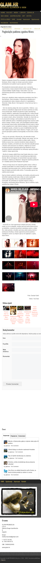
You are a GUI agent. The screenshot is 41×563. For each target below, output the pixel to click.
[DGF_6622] (20, 280)
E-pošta (5, 344)
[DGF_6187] (20, 269)
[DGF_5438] (32, 247)
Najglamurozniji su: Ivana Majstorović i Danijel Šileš (15, 320)
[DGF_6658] (32, 280)
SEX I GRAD (5, 16)
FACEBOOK (4, 23)
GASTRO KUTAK (15, 16)
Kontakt (19, 19)
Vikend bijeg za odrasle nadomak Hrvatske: (21, 449)
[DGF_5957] (32, 258)
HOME (3, 12)
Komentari (21, 436)
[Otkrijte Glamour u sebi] (13, 8)
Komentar (6, 356)
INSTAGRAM (14, 23)
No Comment (14, 445)
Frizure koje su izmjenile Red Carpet (6, 315)
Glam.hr (2, 560)
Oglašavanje (35, 19)
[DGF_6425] (32, 269)
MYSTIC (29, 16)
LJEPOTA (23, 12)
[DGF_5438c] (8, 258)
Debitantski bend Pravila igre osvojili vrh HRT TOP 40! (27, 317)
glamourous (7, 29)
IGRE (13, 19)
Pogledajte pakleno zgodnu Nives (18, 31)
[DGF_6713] (8, 291)
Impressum (26, 19)
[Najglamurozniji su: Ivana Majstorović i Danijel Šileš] (13, 310)
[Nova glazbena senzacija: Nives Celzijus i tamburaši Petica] (20, 308)
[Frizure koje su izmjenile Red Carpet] (6, 308)
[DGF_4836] (8, 247)
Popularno (14, 436)
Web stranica (5, 350)
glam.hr (37, 29)
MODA (16, 12)
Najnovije (6, 435)
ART (23, 16)
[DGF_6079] (8, 269)
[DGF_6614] (8, 280)
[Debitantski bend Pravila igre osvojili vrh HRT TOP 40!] (27, 308)
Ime (4, 338)
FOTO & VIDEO (5, 19)
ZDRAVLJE (30, 12)
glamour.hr (27, 29)
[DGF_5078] (20, 247)
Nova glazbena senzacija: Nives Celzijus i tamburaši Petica (20, 317)
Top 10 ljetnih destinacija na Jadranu (19, 456)
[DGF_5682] (20, 258)
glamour (17, 29)
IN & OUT (9, 12)
